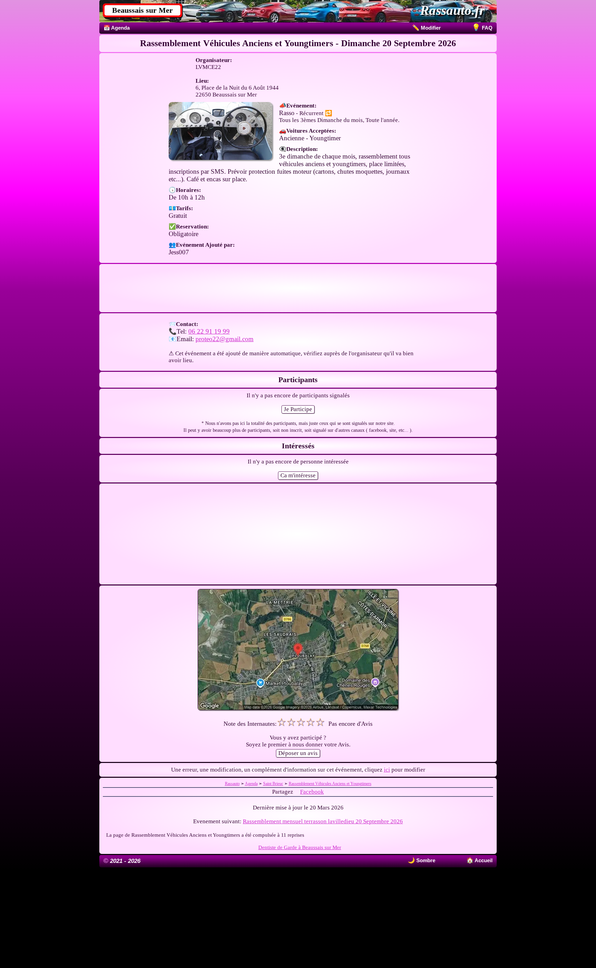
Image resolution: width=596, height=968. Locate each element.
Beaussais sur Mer (142, 10)
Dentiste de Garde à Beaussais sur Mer (299, 847)
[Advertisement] (298, 288)
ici (387, 769)
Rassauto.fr (452, 10)
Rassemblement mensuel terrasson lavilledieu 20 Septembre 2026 (323, 821)
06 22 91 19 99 (209, 331)
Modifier (426, 28)
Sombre (425, 860)
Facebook (312, 791)
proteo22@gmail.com (225, 339)
